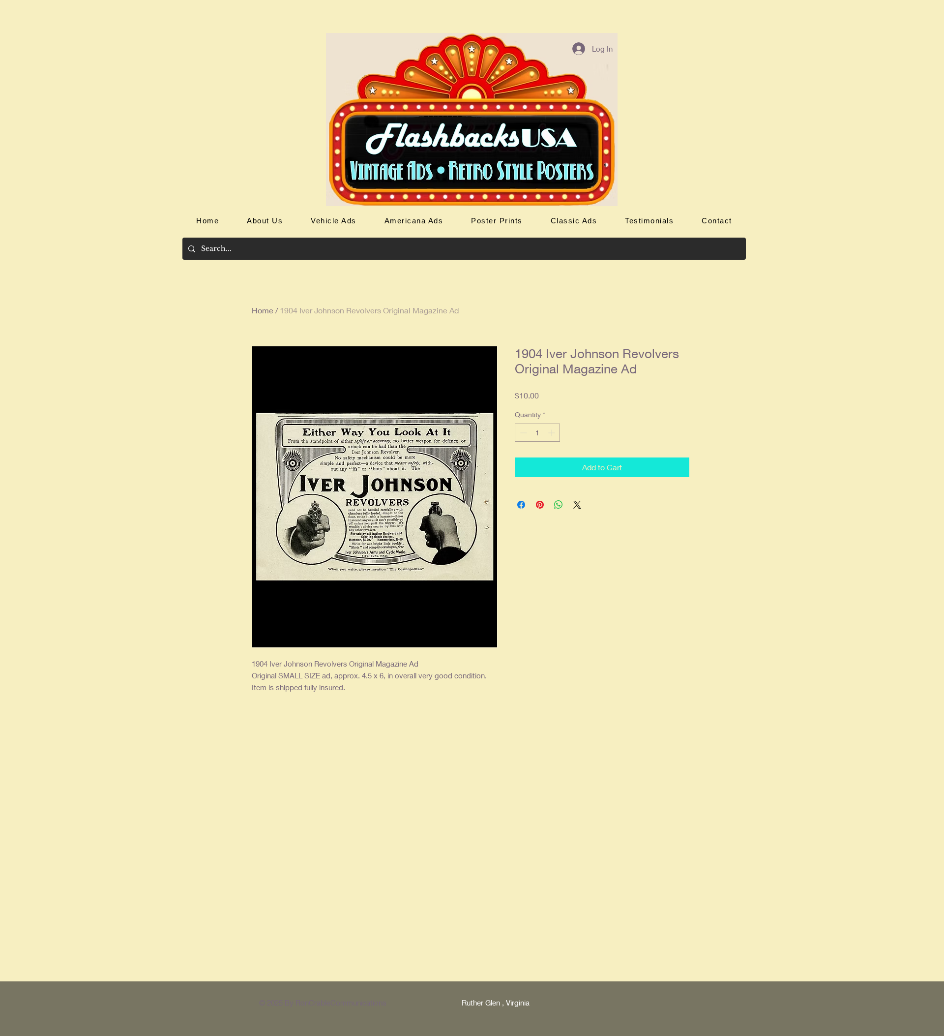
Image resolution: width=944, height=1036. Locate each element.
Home (262, 310)
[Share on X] (577, 505)
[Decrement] (522, 432)
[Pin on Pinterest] (540, 505)
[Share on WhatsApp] (558, 505)
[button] (333, 220)
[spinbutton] (537, 432)
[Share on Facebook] (521, 505)
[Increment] (552, 432)
